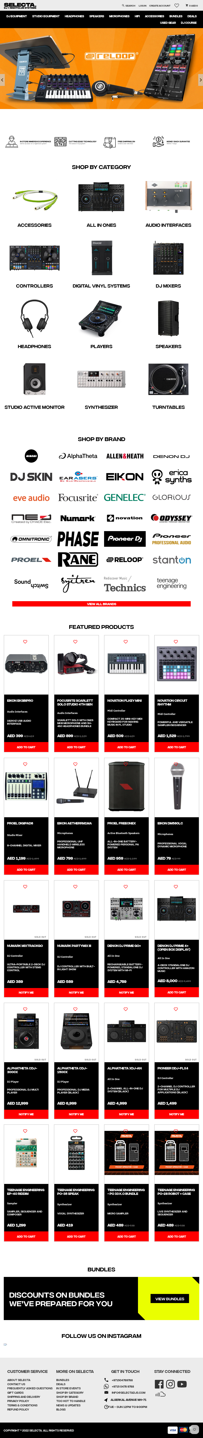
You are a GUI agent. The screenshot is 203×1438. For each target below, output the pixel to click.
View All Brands (101, 604)
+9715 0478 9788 (123, 1386)
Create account (159, 5)
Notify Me (26, 992)
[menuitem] (17, 16)
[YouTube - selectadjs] (179, 1381)
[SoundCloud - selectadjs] (158, 1391)
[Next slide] (200, 80)
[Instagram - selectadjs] (168, 1381)
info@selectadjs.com (128, 1392)
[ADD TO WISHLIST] (25, 641)
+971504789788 (122, 1380)
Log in (142, 5)
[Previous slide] (2, 80)
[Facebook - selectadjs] (156, 1381)
